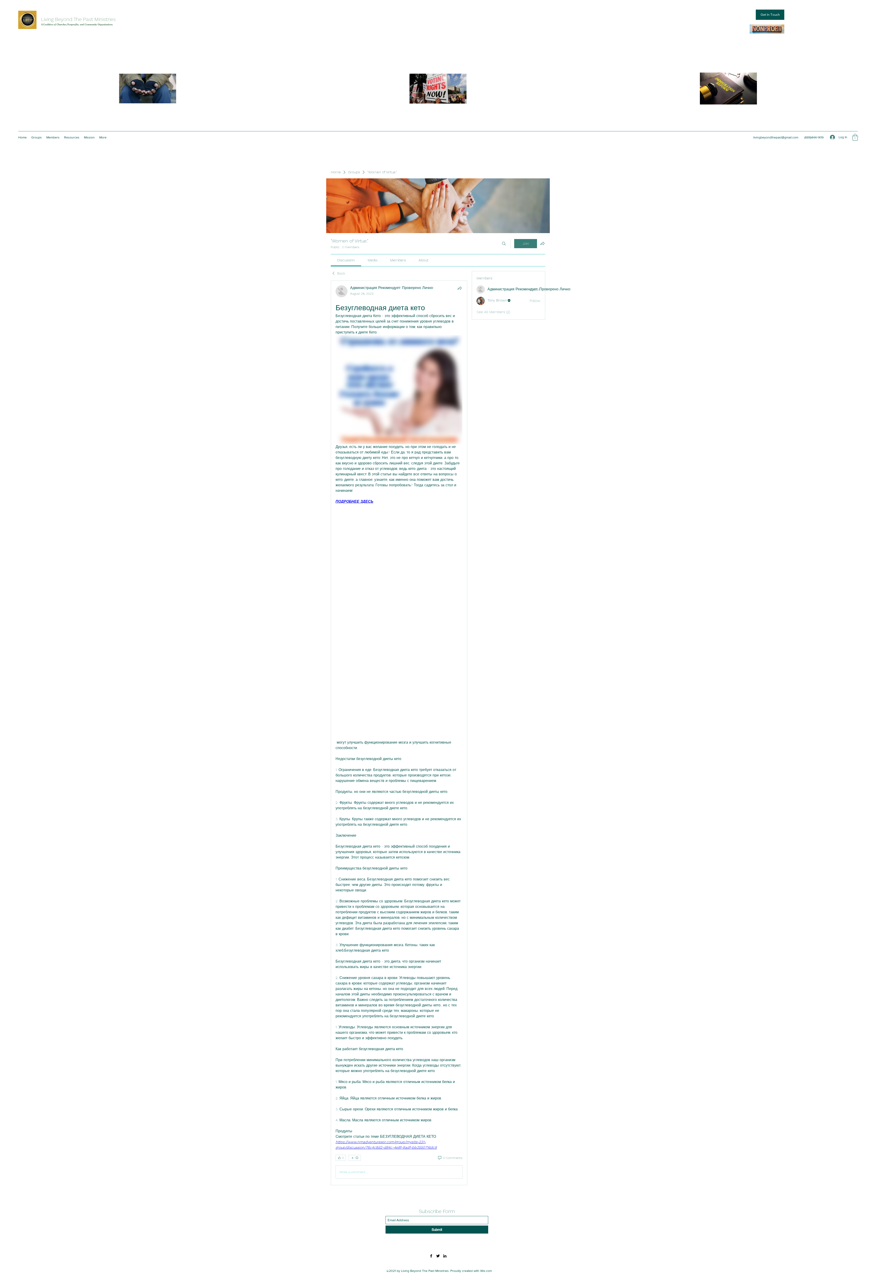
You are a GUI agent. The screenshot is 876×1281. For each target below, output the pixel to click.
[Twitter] (438, 1256)
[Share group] (542, 243)
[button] (855, 137)
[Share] (459, 288)
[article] (399, 733)
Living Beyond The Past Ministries (78, 19)
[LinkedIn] (445, 1256)
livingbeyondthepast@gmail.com (775, 137)
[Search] (504, 243)
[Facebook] (431, 1256)
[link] (346, 260)
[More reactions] (355, 1158)
